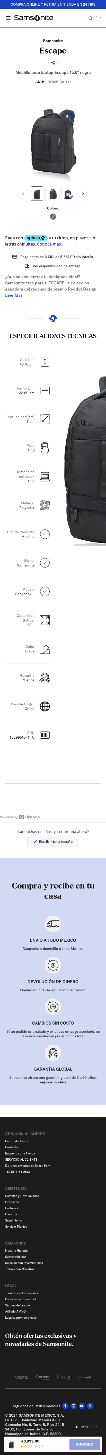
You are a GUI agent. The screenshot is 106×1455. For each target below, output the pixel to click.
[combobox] (86, 1427)
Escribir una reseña (58, 843)
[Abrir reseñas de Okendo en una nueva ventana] (20, 816)
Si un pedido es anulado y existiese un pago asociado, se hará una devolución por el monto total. (53, 1033)
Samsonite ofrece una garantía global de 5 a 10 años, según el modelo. (53, 1079)
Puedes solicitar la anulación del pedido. (53, 990)
